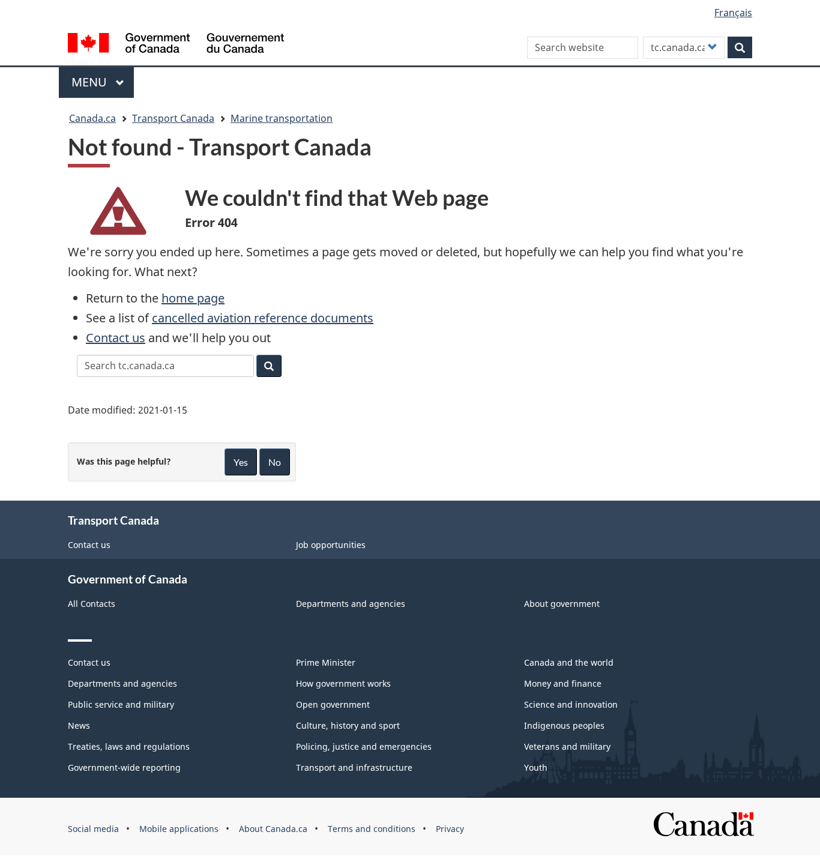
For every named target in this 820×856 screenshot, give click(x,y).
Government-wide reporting (124, 767)
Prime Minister (325, 662)
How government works (343, 683)
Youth (535, 767)
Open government (333, 704)
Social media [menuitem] (93, 828)
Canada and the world (568, 662)
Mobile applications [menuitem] (179, 828)
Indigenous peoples (564, 725)
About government (562, 603)
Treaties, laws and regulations (129, 746)
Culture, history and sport (348, 725)
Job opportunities (331, 544)
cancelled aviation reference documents (262, 318)
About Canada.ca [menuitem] (273, 828)
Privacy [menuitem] (450, 828)
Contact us (115, 338)
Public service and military (121, 704)
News (79, 725)
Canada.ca (92, 118)
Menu (90, 82)
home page (193, 298)
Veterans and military (567, 746)
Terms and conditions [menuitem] (371, 828)
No (274, 462)
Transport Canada (173, 118)
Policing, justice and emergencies (364, 746)
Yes (241, 462)
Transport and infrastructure (354, 767)
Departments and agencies (350, 603)
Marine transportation (282, 118)
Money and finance (562, 683)
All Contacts (91, 603)
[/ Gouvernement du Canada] (176, 44)
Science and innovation (571, 704)
